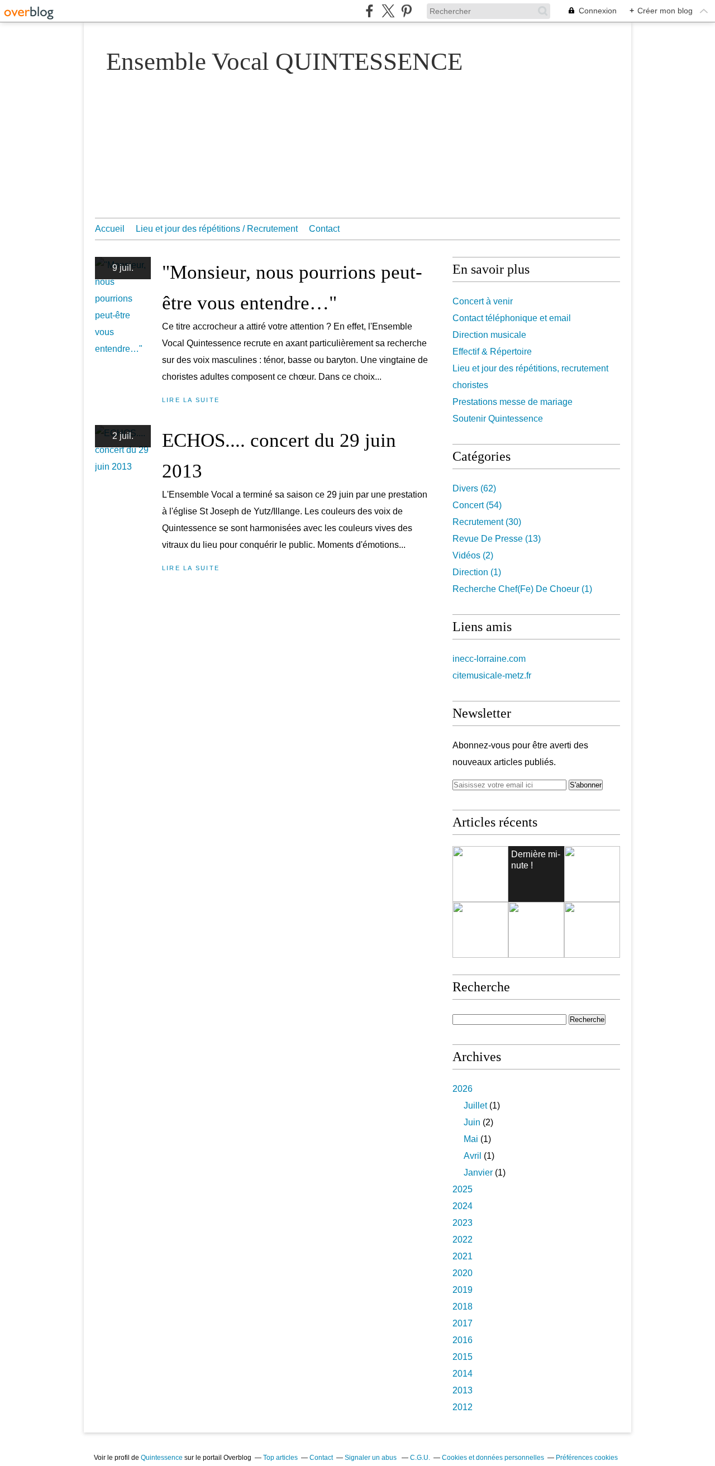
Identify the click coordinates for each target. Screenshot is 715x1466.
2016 (462, 1340)
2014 (462, 1373)
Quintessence (162, 1458)
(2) (472, 555)
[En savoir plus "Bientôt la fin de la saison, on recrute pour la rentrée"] (592, 874)
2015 (462, 1357)
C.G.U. (420, 1458)
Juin (472, 1122)
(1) (476, 572)
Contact (324, 228)
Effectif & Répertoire (492, 351)
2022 (462, 1239)
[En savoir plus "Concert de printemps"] (480, 930)
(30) (486, 522)
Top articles (280, 1458)
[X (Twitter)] (388, 10)
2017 (462, 1323)
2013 (462, 1390)
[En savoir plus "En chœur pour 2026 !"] (592, 930)
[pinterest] (406, 10)
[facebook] (369, 10)
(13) (496, 538)
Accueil (110, 228)
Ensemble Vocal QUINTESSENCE (284, 61)
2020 (462, 1273)
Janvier (478, 1172)
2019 (462, 1290)
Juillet (475, 1105)
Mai (471, 1139)
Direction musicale (489, 335)
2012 (462, 1407)
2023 (462, 1223)
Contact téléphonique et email (511, 318)
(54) (477, 505)
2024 (462, 1206)
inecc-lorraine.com (489, 658)
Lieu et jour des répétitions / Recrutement (217, 228)
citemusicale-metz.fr (491, 675)
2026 (462, 1088)
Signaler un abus (371, 1458)
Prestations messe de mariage (512, 402)
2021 (462, 1256)
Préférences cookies (587, 1458)
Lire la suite (191, 400)
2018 (462, 1306)
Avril (473, 1156)
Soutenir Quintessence (497, 418)
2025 (462, 1189)
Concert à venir (482, 301)
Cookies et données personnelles (493, 1458)
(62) (474, 488)
